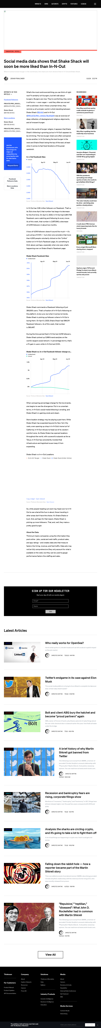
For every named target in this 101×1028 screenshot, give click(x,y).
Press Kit (24, 991)
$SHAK (40, 112)
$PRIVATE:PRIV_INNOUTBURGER (40, 116)
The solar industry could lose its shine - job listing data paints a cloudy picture (87, 203)
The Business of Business (11, 4)
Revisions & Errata (65, 985)
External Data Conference (68, 991)
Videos (83, 4)
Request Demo (13, 165)
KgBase (43, 985)
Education (44, 1005)
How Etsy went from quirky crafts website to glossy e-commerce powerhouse (86, 110)
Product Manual (9, 987)
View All (50, 954)
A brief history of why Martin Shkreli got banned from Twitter (76, 752)
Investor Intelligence (47, 999)
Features (74, 4)
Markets (38, 4)
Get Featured (64, 994)
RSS (61, 997)
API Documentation (10, 993)
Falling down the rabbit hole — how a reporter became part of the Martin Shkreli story (67, 867)
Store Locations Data (12, 187)
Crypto (64, 4)
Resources (24, 985)
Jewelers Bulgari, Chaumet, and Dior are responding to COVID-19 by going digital (86, 154)
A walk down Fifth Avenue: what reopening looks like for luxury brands (87, 226)
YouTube (86, 974)
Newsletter (63, 988)
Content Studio (65, 1011)
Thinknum (8, 974)
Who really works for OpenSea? (64, 643)
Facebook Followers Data (12, 180)
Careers (23, 988)
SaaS (46, 4)
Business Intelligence (47, 1002)
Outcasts (54, 4)
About (23, 979)
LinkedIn (91, 974)
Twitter (95, 974)
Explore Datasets (26, 982)
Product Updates (9, 990)
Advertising (63, 1014)
